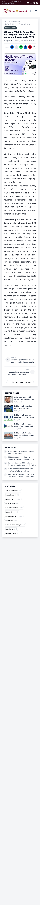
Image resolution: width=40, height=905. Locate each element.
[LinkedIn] (37, 3)
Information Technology (15, 525)
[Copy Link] (34, 47)
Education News (12, 503)
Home (5, 21)
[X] (31, 3)
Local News (11, 529)
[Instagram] (34, 3)
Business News (14, 21)
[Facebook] (28, 3)
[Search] (30, 11)
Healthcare (11, 520)
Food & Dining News (13, 516)
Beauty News (12, 495)
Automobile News (13, 491)
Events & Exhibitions (14, 508)
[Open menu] (36, 11)
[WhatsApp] (21, 47)
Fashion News (12, 512)
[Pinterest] (30, 47)
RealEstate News (12, 533)
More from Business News (21, 382)
